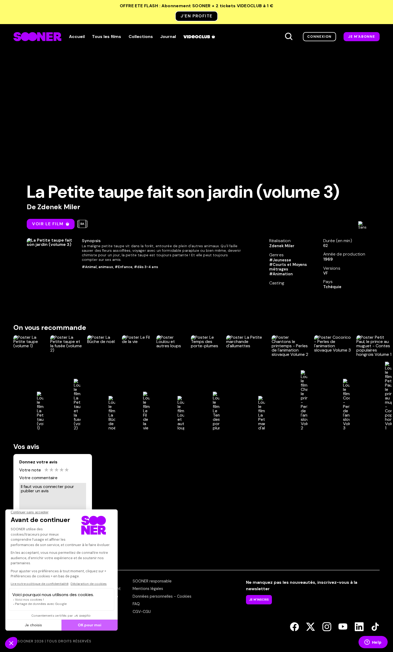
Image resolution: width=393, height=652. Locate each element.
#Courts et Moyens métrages (288, 267)
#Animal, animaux (97, 267)
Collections (141, 37)
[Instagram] (326, 627)
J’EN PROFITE (196, 16)
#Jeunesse (280, 260)
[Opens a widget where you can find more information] (373, 642)
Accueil (77, 37)
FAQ (136, 604)
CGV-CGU (142, 611)
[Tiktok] (375, 627)
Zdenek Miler (58, 207)
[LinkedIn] (359, 627)
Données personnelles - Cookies (162, 596)
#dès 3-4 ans (146, 267)
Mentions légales (148, 588)
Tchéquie (332, 286)
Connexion (319, 36)
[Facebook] (294, 627)
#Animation (281, 274)
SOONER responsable (152, 581)
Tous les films (106, 37)
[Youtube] (342, 627)
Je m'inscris (259, 599)
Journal (168, 37)
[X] (310, 627)
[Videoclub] (199, 37)
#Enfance (123, 267)
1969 (328, 259)
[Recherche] (288, 36)
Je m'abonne (361, 36)
